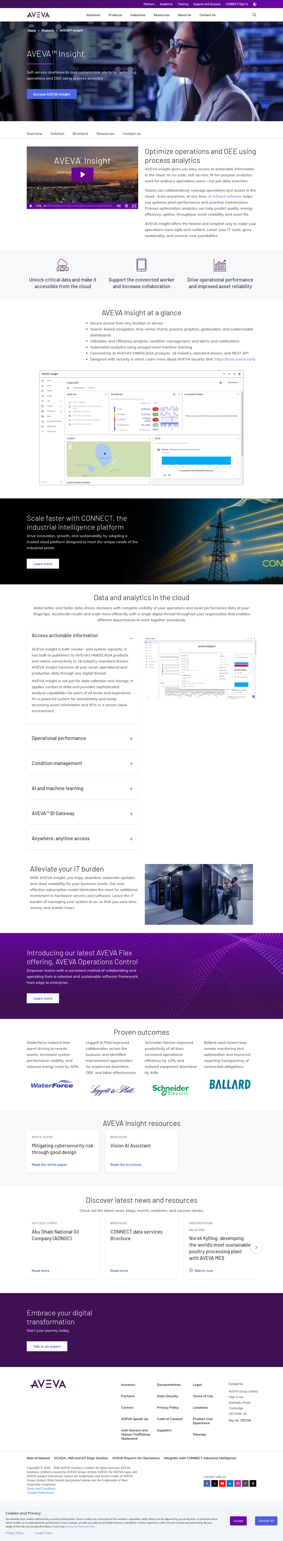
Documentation (169, 1385)
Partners (149, 4)
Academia (166, 4)
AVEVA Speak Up (134, 1419)
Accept (238, 1521)
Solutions (93, 15)
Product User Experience (203, 1421)
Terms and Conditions (41, 1488)
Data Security (167, 1396)
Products (115, 15)
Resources (162, 15)
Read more (41, 1270)
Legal (197, 1385)
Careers (127, 1407)
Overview (34, 133)
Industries (138, 15)
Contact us (132, 133)
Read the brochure (125, 1164)
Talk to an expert (47, 1346)
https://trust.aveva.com (234, 359)
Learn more (42, 563)
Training (183, 4)
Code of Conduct (170, 1419)
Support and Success (207, 4)
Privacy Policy (15, 1533)
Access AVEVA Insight (51, 94)
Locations (200, 1407)
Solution (57, 133)
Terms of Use (203, 1396)
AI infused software (225, 196)
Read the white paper (49, 1164)
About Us (184, 15)
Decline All (266, 1521)
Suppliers (164, 1430)
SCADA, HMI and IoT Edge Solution (81, 1458)
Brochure (80, 133)
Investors (128, 1385)
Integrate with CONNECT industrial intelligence (200, 1458)
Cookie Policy (43, 1533)
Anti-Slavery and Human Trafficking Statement (135, 1434)
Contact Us (208, 15)
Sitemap (199, 1434)
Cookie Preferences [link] (41, 1493)
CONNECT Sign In (237, 4)
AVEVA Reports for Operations (136, 1458)
